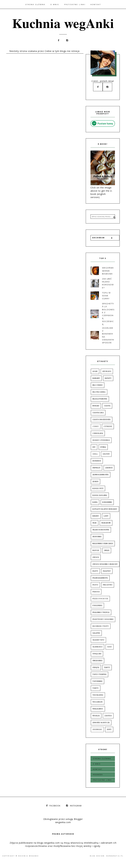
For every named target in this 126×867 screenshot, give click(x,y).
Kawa (95, 502)
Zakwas (108, 716)
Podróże (98, 775)
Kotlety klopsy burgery (105, 509)
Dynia (103, 447)
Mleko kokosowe (101, 530)
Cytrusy (108, 426)
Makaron (106, 523)
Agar (95, 371)
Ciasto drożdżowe (102, 420)
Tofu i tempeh (99, 674)
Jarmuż (109, 468)
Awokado (106, 371)
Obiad (106, 550)
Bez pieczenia (99, 392)
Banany (96, 378)
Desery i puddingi (101, 440)
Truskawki (98, 695)
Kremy (96, 516)
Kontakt (96, 5)
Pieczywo (107, 585)
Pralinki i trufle (101, 612)
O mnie (54, 5)
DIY (94, 447)
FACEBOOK (54, 805)
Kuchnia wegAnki (63, 22)
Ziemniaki (97, 729)
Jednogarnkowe (101, 475)
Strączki (97, 654)
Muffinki (97, 537)
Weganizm (98, 702)
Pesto (95, 585)
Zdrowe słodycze (101, 723)
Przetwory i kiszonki (103, 619)
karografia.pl (115, 856)
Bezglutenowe (100, 399)
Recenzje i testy (101, 626)
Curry (96, 426)
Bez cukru (98, 385)
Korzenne (107, 502)
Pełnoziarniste (100, 578)
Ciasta (107, 406)
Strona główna (35, 5)
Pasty (95, 571)
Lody (106, 516)
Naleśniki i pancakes (103, 544)
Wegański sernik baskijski (108, 271)
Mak (95, 523)
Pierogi (96, 592)
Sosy (109, 647)
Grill (95, 454)
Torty (96, 688)
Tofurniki (97, 681)
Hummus (97, 461)
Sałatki (96, 633)
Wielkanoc (98, 709)
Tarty (107, 668)
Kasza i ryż (98, 488)
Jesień (95, 482)
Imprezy (96, 468)
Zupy (109, 729)
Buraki (96, 406)
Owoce (96, 557)
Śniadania (97, 661)
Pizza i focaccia (100, 599)
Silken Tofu (98, 640)
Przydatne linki (74, 5)
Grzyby (106, 454)
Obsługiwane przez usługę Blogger (63, 819)
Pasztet (107, 571)
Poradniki (97, 606)
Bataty (108, 378)
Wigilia (96, 716)
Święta (96, 668)
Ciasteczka (98, 413)
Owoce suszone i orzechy (105, 564)
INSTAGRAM (76, 805)
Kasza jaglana (100, 495)
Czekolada (98, 433)
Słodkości (97, 647)
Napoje (96, 550)
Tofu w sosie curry (106, 296)
